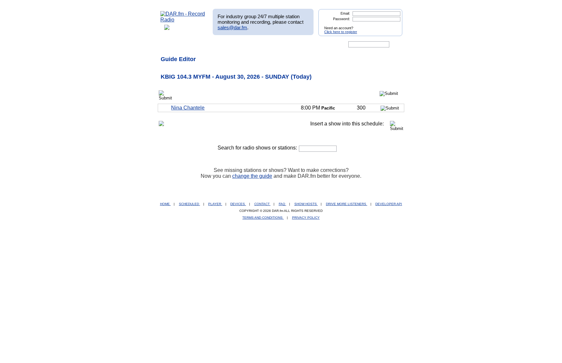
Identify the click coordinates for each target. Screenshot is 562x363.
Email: (345, 13)
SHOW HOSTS (306, 204)
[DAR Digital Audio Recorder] (171, 44)
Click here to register (340, 32)
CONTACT (262, 204)
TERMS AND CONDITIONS (263, 217)
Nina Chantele (188, 107)
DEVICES (238, 204)
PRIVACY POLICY (306, 217)
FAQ (282, 204)
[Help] (261, 44)
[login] (392, 25)
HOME (165, 204)
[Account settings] (312, 44)
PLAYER (215, 204)
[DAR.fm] (183, 19)
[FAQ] (286, 44)
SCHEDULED (189, 204)
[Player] (235, 44)
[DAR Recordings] (203, 44)
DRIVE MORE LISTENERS (346, 204)
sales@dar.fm (232, 27)
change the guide (252, 176)
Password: (341, 19)
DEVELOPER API (388, 204)
